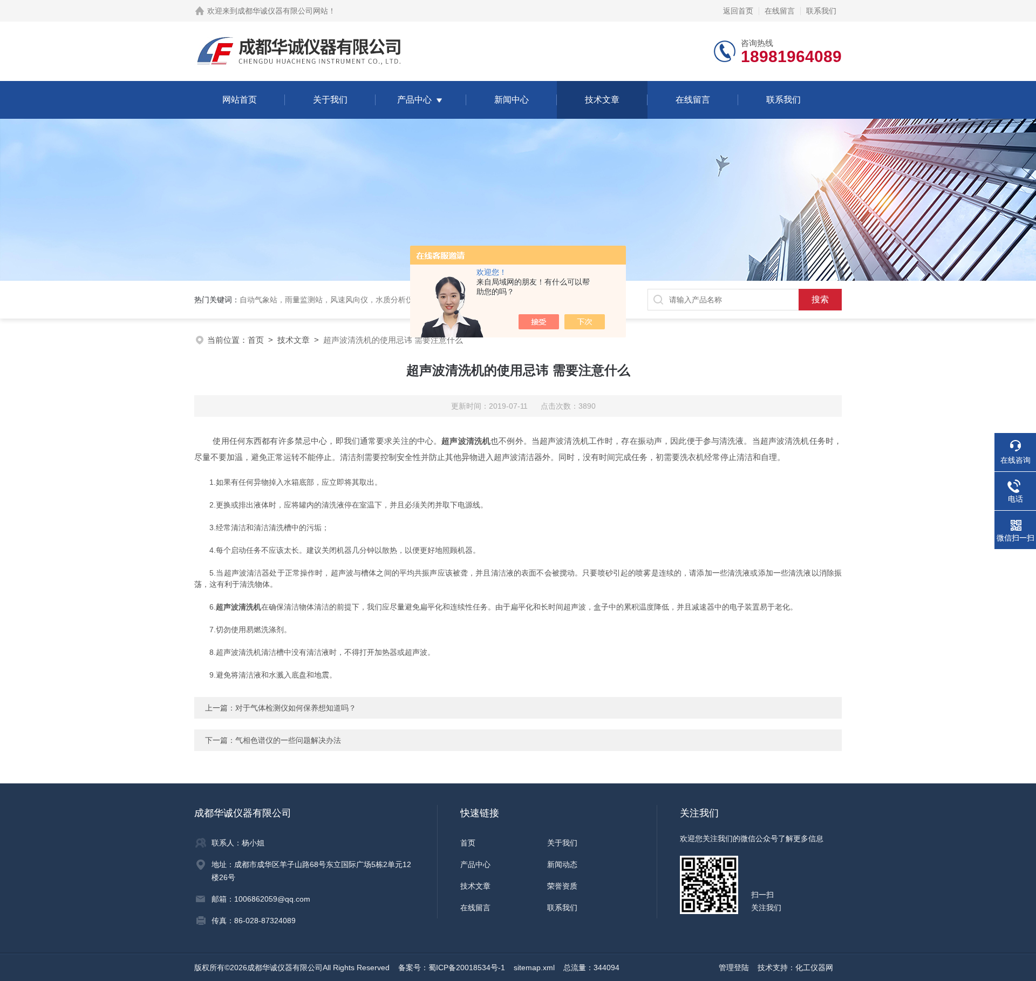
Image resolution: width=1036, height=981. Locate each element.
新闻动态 (562, 864)
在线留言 (780, 10)
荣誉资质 (562, 886)
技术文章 (602, 99)
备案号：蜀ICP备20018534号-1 (451, 967)
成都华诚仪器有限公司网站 (282, 10)
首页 (256, 339)
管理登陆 (734, 967)
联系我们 (821, 10)
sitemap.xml (534, 967)
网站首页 (239, 99)
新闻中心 (511, 99)
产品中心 (414, 99)
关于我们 (330, 99)
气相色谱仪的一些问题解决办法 (288, 740)
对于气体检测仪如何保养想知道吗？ (295, 707)
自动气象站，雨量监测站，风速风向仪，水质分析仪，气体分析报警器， (360, 299)
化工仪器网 (814, 967)
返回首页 (738, 10)
